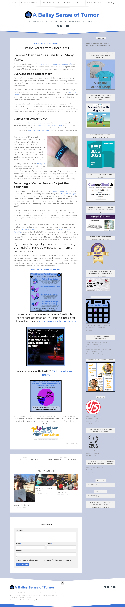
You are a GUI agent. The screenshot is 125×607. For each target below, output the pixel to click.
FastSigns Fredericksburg (94, 467)
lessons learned (53, 439)
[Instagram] (64, 26)
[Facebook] (61, 26)
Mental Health (39, 43)
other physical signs (67, 194)
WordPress (23, 600)
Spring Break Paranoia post (39, 123)
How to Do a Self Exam (51, 3)
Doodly (88, 474)
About (14, 3)
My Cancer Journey (29, 3)
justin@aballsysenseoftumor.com (98, 45)
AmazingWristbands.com (28, 229)
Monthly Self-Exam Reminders (96, 342)
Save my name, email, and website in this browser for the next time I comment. (44, 560)
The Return (61, 492)
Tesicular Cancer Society (94, 344)
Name (18, 544)
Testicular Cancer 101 (96, 3)
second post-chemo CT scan (50, 125)
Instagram (41, 164)
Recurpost (89, 472)
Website (19, 551)
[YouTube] (67, 26)
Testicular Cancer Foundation (96, 347)
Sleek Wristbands (92, 470)
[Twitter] (58, 26)
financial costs (41, 64)
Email (49, 544)
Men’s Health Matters (73, 3)
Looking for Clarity (21, 505)
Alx (36, 600)
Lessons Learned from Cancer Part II (46, 47)
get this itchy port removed (38, 130)
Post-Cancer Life (52, 43)
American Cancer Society (94, 354)
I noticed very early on (59, 191)
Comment (19, 530)
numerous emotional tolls (62, 64)
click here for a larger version (58, 321)
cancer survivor (43, 439)
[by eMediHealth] (98, 127)
